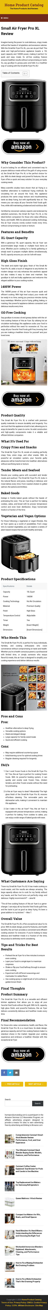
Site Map (39, 1305)
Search (8, 1099)
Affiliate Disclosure (26, 1305)
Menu (5, 18)
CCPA (14, 1305)
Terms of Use (7, 1303)
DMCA (30, 1303)
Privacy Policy (20, 1303)
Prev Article (13, 1084)
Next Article (35, 1084)
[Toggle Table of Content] (24, 73)
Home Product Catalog (24, 5)
